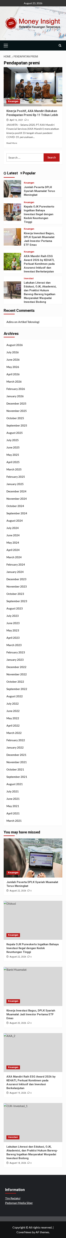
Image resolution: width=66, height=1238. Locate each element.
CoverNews (23, 1232)
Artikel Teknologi (28, 321)
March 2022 (14, 732)
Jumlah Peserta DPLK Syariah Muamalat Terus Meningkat (39, 191)
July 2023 (12, 615)
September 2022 (16, 689)
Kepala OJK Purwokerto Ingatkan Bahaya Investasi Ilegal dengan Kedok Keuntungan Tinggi (39, 214)
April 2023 (13, 637)
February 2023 (15, 652)
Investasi (29, 278)
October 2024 (15, 506)
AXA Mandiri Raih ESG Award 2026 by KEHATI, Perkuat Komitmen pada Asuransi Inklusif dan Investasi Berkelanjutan (39, 264)
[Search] (60, 45)
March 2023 (14, 645)
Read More (11, 143)
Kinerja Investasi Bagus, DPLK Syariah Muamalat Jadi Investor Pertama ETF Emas (30, 1014)
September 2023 (16, 601)
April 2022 (13, 725)
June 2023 (13, 623)
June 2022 (13, 710)
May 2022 (12, 718)
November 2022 (16, 674)
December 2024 (16, 491)
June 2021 (13, 798)
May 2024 (12, 542)
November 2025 (16, 410)
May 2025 (12, 454)
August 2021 (14, 784)
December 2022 (16, 667)
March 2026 (14, 381)
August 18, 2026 (18, 1163)
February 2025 (15, 476)
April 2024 (13, 549)
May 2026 (12, 367)
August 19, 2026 (18, 1093)
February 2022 (15, 740)
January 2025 (15, 484)
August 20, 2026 (18, 1023)
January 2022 (15, 747)
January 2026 (15, 396)
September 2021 (16, 776)
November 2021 (16, 762)
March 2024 (14, 557)
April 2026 (13, 374)
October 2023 (15, 593)
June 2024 (13, 535)
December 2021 (16, 754)
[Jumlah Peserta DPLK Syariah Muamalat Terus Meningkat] (12, 188)
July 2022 (12, 703)
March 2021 (14, 820)
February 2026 (15, 388)
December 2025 (16, 403)
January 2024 (15, 571)
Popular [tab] (29, 173)
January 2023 (15, 659)
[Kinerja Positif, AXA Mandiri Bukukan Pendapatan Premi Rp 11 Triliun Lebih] (33, 86)
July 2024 (12, 528)
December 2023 (16, 579)
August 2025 (14, 432)
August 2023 (14, 608)
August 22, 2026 (18, 890)
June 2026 (13, 359)
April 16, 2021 (16, 120)
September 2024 (16, 513)
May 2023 (12, 630)
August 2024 (14, 520)
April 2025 (13, 462)
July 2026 (12, 352)
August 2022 (14, 696)
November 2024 (16, 498)
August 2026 (14, 345)
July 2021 (12, 791)
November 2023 (16, 586)
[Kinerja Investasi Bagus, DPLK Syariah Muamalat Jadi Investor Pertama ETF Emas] (12, 236)
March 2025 (14, 469)
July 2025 (12, 440)
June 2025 (13, 447)
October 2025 (15, 418)
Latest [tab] (12, 173)
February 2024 (15, 564)
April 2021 (13, 813)
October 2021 (15, 769)
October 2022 (15, 681)
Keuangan (13, 101)
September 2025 (16, 425)
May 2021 (12, 806)
